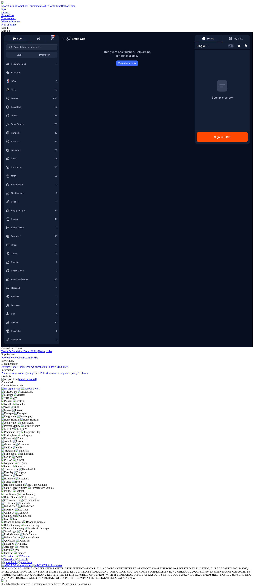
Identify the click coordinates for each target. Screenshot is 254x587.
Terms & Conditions (12, 351)
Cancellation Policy (43, 366)
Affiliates (83, 373)
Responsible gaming (22, 373)
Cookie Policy (25, 366)
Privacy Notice (9, 366)
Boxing (27, 357)
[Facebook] (30, 388)
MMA (34, 357)
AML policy (61, 366)
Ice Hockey (16, 357)
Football (5, 357)
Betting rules (45, 351)
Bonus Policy (30, 351)
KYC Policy (40, 373)
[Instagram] (11, 388)
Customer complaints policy (62, 373)
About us (6, 373)
